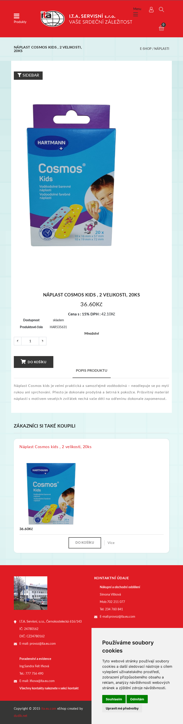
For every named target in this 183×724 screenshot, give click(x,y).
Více (111, 543)
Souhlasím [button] (114, 699)
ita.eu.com (48, 708)
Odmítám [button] (137, 699)
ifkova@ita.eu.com (42, 681)
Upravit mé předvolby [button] (122, 708)
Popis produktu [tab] (91, 370)
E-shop (146, 48)
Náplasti (161, 48)
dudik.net (20, 716)
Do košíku (36, 362)
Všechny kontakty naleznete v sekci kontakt (49, 688)
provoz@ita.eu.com (43, 643)
